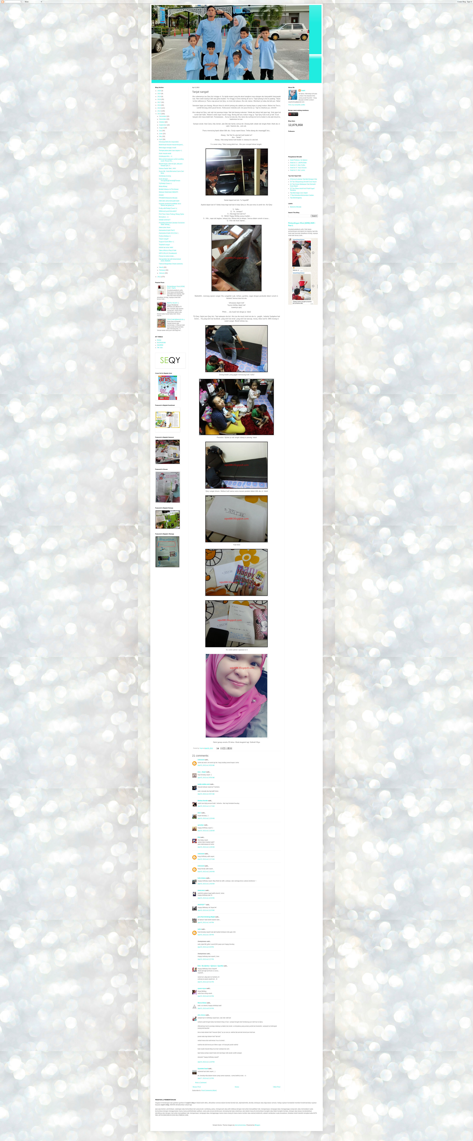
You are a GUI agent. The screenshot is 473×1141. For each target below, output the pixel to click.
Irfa (199, 837)
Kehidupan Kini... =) (165, 156)
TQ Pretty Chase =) (165, 183)
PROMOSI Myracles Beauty (168, 198)
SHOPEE (160, 345)
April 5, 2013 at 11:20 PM (206, 1062)
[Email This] (221, 748)
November (163, 119)
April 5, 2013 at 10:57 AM (206, 794)
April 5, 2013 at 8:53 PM (206, 1008)
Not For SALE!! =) (173, 303)
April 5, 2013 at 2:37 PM (206, 959)
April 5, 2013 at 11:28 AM (206, 831)
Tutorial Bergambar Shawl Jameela (171, 264)
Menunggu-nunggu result (167, 148)
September (163, 125)
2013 (159, 114)
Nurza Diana (202, 1003)
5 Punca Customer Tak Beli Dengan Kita (303, 179)
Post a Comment (200, 1082)
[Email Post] (217, 748)
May (160, 136)
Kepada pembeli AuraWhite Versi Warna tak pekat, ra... (170, 204)
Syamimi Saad (203, 1068)
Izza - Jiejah (202, 772)
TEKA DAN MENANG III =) (176, 319)
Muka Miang (163, 186)
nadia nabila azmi (204, 784)
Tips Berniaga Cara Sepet (298, 193)
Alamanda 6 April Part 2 (167, 230)
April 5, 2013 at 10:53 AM (206, 765)
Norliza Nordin (203, 801)
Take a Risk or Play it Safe (167, 250)
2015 (159, 108)
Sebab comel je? (164, 220)
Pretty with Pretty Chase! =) (168, 208)
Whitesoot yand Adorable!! (167, 211)
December (163, 116)
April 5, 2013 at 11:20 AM (206, 818)
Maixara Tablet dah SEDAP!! (168, 192)
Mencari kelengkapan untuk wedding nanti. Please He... (171, 160)
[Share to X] (226, 748)
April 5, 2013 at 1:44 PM (206, 922)
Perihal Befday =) (164, 236)
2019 (159, 96)
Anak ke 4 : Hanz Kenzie (298, 168)
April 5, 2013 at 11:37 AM (206, 859)
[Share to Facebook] (228, 748)
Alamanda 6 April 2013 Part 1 (168, 233)
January (162, 273)
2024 (159, 93)
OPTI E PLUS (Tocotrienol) (168, 253)
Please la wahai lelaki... (167, 256)
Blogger (257, 1125)
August (161, 128)
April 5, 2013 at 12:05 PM (206, 898)
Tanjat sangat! (163, 239)
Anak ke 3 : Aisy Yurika (297, 165)
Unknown (201, 760)
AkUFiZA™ (201, 905)
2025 (159, 91)
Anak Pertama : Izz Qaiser (298, 160)
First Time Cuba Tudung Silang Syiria (171, 214)
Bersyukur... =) (163, 217)
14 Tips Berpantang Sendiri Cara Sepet (303, 182)
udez (199, 929)
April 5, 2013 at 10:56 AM (206, 777)
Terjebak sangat (164, 245)
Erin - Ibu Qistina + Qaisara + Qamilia (210, 966)
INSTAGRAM (161, 342)
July (160, 131)
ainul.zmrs (201, 890)
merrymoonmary (240, 1125)
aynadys (201, 825)
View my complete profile (296, 105)
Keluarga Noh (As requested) (168, 142)
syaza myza (202, 988)
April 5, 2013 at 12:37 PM (206, 910)
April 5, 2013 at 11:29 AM (206, 847)
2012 (159, 277)
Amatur (161, 195)
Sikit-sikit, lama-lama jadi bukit (169, 201)
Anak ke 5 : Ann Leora (297, 170)
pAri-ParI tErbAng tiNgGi (206, 917)
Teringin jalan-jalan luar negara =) (170, 150)
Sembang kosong (165, 176)
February (162, 270)
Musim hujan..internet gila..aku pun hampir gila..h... (170, 164)
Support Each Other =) (166, 242)
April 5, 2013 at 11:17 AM (206, 806)
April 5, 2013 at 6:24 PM (206, 996)
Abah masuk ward (165, 153)
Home (237, 1087)
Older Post (276, 1087)
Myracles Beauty (295, 207)
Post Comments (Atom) (209, 1090)
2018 (159, 99)
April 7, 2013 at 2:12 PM (206, 1078)
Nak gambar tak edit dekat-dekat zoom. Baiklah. (170, 260)
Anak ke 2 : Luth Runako (298, 163)
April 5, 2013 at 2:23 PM (206, 947)
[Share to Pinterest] (231, 748)
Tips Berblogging (296, 198)
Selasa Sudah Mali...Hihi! (167, 168)
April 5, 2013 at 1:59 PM (206, 935)
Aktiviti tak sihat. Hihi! (166, 247)
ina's (199, 813)
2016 (159, 105)
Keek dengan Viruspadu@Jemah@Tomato (169, 180)
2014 (159, 111)
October (162, 122)
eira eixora (201, 1015)
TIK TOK (160, 347)
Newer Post (197, 1087)
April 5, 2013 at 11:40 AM (206, 871)
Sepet (303, 90)
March (161, 267)
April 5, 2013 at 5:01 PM (206, 982)
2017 (159, 102)
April (161, 139)
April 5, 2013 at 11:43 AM (206, 884)
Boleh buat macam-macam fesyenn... (171, 145)
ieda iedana (202, 878)
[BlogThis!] (224, 748)
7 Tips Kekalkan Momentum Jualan (302, 195)
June (161, 133)
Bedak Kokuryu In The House (168, 189)
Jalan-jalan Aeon (164, 227)
